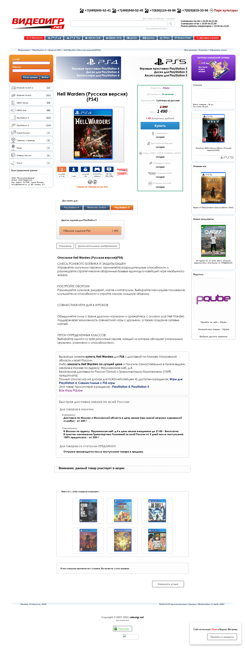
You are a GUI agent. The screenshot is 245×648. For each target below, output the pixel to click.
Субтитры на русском (168, 100)
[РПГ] (95, 183)
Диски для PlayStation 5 (170, 72)
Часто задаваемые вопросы (183, 38)
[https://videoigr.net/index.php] (38, 24)
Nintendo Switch (96, 207)
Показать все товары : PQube (213, 329)
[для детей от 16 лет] (61, 171)
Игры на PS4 (54, 50)
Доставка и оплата (207, 38)
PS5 (73, 38)
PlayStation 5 (140, 386)
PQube (166, 88)
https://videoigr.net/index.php (38, 24)
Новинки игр (199, 166)
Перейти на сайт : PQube (214, 322)
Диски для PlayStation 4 (102, 72)
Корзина (203, 50)
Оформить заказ (218, 50)
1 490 (162, 111)
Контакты (34, 38)
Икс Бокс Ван (93, 38)
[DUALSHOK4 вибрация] (97, 171)
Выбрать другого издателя (213, 336)
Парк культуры (226, 10)
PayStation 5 (227, 157)
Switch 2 (148, 38)
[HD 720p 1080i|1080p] (109, 171)
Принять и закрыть (222, 636)
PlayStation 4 (39, 50)
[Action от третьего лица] (90, 183)
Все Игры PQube (71, 390)
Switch (132, 38)
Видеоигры (24, 50)
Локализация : (148, 100)
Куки (214, 629)
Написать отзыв (168, 584)
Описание (65, 245)
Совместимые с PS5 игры (96, 383)
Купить (160, 126)
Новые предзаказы (203, 218)
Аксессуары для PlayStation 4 (98, 75)
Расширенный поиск (157, 28)
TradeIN (164, 38)
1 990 (164, 107)
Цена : (153, 112)
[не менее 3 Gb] (85, 171)
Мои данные (190, 50)
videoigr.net (136, 617)
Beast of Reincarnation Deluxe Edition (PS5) (213, 207)
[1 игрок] (73, 171)
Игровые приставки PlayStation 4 (95, 68)
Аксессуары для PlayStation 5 (166, 75)
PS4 (54, 38)
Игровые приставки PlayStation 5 (163, 68)
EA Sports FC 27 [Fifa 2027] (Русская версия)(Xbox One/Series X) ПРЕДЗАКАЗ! (213, 262)
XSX (113, 38)
